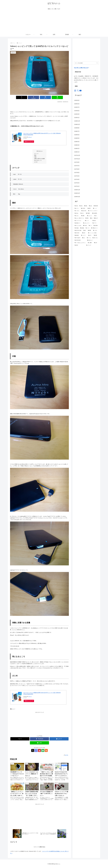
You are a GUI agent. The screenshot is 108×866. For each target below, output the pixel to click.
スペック (36, 153)
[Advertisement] (54, 21)
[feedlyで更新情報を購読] (42, 750)
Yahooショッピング (29, 141)
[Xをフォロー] (32, 750)
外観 (35, 157)
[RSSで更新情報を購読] (46, 750)
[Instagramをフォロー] (36, 750)
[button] (97, 63)
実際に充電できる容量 (39, 158)
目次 (38, 151)
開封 (35, 155)
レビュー (13, 709)
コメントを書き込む (39, 847)
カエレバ (30, 137)
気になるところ (38, 160)
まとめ (35, 162)
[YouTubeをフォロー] (39, 750)
